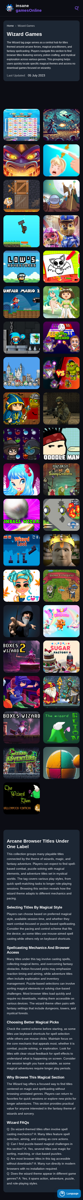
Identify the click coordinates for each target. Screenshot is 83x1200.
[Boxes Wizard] (21, 727)
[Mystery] (21, 231)
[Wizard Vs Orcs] (61, 373)
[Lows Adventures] (21, 267)
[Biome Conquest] (61, 586)
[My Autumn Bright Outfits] (21, 586)
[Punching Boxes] (21, 196)
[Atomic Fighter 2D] (61, 515)
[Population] (21, 373)
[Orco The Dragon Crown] (61, 550)
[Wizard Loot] (21, 550)
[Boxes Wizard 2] (21, 657)
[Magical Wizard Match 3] (61, 196)
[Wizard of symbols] (21, 621)
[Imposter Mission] (21, 338)
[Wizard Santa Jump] (61, 692)
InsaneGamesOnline (23, 8)
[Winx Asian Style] (21, 479)
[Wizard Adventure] (21, 763)
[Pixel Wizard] (61, 125)
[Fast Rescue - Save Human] (61, 160)
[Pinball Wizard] (21, 515)
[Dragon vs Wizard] (21, 160)
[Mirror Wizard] (21, 692)
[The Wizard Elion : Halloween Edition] (21, 798)
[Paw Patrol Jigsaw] (61, 231)
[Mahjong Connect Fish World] (21, 125)
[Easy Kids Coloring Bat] (61, 267)
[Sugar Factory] (61, 657)
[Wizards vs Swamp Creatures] (61, 479)
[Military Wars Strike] (61, 408)
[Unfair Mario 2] (21, 302)
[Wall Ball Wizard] (61, 763)
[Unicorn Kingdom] (61, 621)
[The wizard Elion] (61, 727)
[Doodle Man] (61, 444)
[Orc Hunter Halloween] (21, 408)
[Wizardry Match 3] (21, 444)
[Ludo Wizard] (61, 338)
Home (10, 25)
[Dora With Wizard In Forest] (61, 302)
